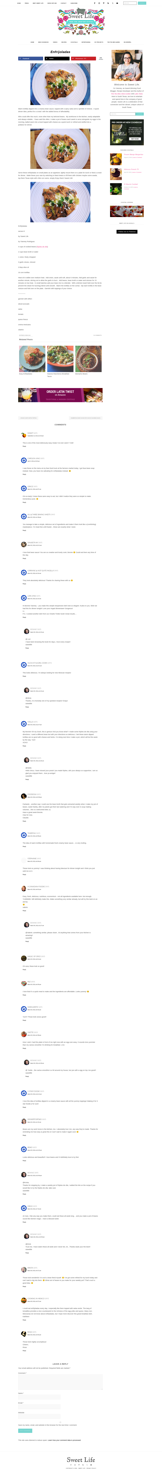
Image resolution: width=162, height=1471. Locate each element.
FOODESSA (32, 794)
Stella (30, 722)
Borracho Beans (81, 374)
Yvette (30, 1032)
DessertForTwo (35, 1119)
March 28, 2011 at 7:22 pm (34, 1209)
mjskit (30, 433)
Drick (30, 1206)
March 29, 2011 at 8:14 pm (34, 959)
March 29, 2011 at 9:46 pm (34, 861)
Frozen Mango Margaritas (133, 154)
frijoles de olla (42, 247)
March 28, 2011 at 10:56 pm (35, 1175)
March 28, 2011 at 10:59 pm (37, 1237)
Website (21, 1413)
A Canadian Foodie (36, 887)
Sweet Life (81, 22)
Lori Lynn (32, 596)
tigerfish (32, 833)
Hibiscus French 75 (131, 169)
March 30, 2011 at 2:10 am (34, 598)
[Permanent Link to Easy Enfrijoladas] (32, 347)
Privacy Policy (91, 1468)
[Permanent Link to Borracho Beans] (88, 347)
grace (30, 486)
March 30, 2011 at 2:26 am (37, 761)
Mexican (27, 335)
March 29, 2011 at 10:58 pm (35, 797)
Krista (30, 1268)
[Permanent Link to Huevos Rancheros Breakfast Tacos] (60, 347)
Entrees (21, 335)
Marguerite (33, 1007)
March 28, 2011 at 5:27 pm (34, 1270)
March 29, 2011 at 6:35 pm (34, 984)
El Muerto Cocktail (131, 184)
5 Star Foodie (34, 1091)
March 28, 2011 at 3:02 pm (34, 1334)
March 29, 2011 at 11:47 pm (35, 724)
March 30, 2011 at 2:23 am (37, 632)
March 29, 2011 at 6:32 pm (34, 1009)
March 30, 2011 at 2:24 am (37, 691)
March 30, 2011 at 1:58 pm (34, 517)
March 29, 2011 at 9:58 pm (34, 836)
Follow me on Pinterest (127, 232)
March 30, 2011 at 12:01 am (35, 665)
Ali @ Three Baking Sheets (39, 514)
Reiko (30, 1147)
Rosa (30, 1332)
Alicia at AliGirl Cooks (37, 663)
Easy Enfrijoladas (25, 374)
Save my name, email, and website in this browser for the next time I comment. (47, 1425)
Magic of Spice (34, 956)
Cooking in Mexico (36, 1299)
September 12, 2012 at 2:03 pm (36, 436)
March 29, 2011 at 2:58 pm (34, 1035)
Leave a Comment (137, 157)
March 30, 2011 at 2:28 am (37, 1063)
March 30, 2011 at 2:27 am (37, 925)
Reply (24, 446)
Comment (22, 1373)
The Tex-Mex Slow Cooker (121, 94)
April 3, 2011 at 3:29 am (34, 461)
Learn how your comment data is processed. (64, 1440)
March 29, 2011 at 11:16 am (35, 1094)
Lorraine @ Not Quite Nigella (41, 571)
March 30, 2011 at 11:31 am (35, 545)
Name (21, 1393)
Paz (29, 982)
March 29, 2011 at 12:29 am (35, 1150)
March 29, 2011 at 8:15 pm (34, 889)
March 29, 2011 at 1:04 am (34, 1122)
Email (21, 1403)
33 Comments (97, 335)
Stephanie (32, 859)
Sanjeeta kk (33, 543)
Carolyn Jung (34, 458)
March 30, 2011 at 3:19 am (34, 573)
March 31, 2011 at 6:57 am (34, 489)
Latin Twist (138, 94)
